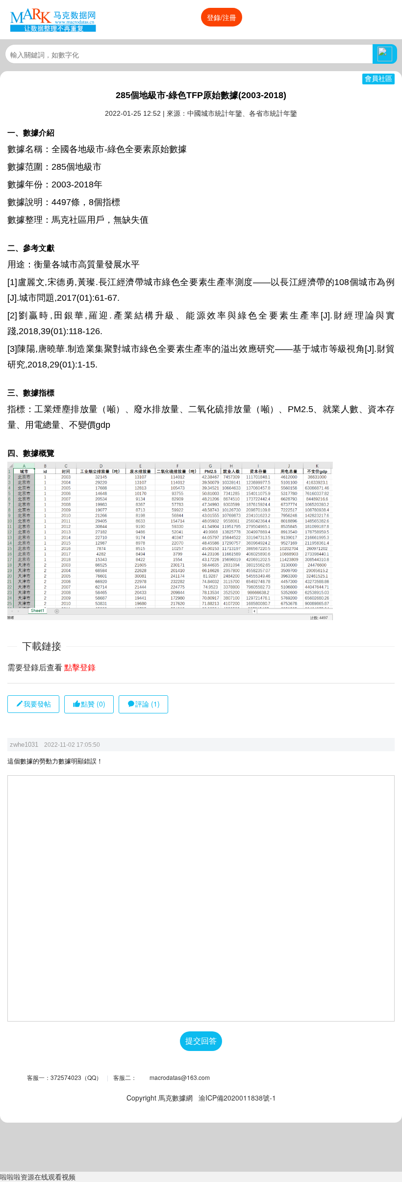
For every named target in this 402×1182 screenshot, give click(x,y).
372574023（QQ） (76, 1077)
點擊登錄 (80, 667)
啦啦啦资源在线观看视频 (37, 1177)
